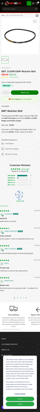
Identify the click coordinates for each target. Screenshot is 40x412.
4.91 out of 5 (25, 169)
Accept (20, 399)
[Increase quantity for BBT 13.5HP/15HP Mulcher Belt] (8, 92)
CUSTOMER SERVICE (9, 344)
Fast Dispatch (9, 143)
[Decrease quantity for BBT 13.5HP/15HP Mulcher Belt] (3, 92)
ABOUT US (5, 350)
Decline (20, 404)
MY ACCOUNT (6, 355)
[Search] (36, 9)
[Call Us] (29, 3)
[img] (4, 211)
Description (5, 106)
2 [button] (17, 298)
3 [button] (20, 298)
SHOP (3, 339)
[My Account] (33, 3)
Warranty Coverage (11, 154)
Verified (18, 201)
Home (3, 15)
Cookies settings (20, 394)
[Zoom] (35, 21)
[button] (11, 175)
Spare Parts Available (11, 149)
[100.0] (19, 194)
